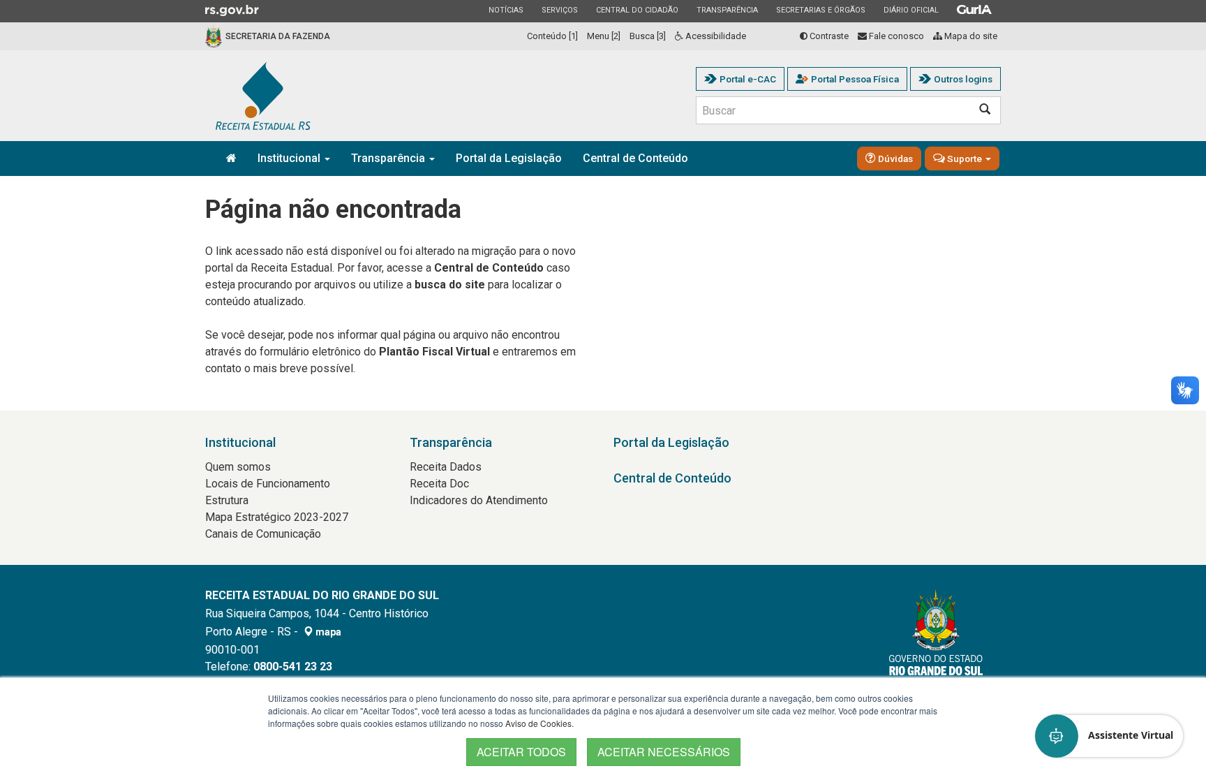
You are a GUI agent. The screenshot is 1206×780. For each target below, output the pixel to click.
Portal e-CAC (748, 78)
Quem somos (238, 466)
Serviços (559, 10)
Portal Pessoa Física (855, 78)
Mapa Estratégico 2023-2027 (276, 517)
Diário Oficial (911, 10)
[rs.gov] (232, 9)
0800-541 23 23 (292, 666)
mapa (327, 632)
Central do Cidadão (636, 10)
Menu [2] (603, 36)
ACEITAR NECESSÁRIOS (663, 752)
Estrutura (226, 500)
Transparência (727, 10)
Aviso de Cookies (538, 723)
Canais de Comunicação (263, 533)
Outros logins (963, 78)
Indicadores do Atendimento (479, 500)
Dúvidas (894, 158)
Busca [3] (648, 36)
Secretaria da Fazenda (277, 36)
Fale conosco (895, 36)
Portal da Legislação (509, 158)
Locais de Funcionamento (267, 483)
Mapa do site (969, 36)
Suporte (964, 158)
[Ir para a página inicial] (263, 95)
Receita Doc (439, 483)
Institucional (290, 158)
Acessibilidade (714, 36)
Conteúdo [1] (552, 36)
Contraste (828, 36)
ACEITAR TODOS (521, 752)
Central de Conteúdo (635, 158)
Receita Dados (446, 466)
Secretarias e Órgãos (820, 10)
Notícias (505, 10)
